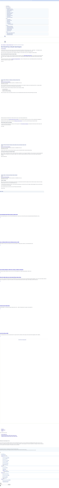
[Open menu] (5, 42)
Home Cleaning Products (10, 12)
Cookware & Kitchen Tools (6, 475)
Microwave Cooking (5, 476)
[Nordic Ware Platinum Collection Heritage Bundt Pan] (9, 78)
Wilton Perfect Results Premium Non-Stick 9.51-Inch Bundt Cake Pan (13, 144)
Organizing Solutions (9, 13)
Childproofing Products (10, 15)
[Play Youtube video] (22, 105)
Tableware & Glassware (6, 473)
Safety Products (9, 14)
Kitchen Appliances (5, 458)
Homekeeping (4, 470)
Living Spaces (8, 19)
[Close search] (0, 483)
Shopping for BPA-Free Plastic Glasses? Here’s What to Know (9, 436)
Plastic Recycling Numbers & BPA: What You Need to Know (9, 435)
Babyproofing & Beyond (10, 33)
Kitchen (2, 472)
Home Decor (8, 11)
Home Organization (6, 471)
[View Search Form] (5, 36)
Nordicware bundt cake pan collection (14, 119)
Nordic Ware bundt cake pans (28, 55)
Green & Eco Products (9, 17)
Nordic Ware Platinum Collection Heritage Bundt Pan (10, 79)
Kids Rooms (4, 468)
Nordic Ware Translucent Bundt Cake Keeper (9, 174)
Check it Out (2, 146)
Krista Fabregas (4, 48)
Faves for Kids (8, 16)
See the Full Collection (7, 146)
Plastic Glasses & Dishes (6, 474)
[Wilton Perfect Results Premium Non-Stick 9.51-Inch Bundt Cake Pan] (9, 143)
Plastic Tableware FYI (4, 434)
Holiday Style (4, 469)
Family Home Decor (9, 20)
